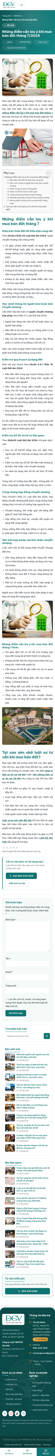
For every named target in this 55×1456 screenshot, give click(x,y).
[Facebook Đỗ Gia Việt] (4, 1413)
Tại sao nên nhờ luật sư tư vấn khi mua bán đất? (26, 208)
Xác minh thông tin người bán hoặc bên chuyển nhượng (29, 184)
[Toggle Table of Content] (47, 173)
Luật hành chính (40, 1410)
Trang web (10, 985)
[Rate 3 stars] (10, 847)
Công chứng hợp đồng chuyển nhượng (25, 195)
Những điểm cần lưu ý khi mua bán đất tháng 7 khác (29, 201)
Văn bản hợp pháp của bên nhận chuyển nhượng (29, 198)
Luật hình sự (11, 1379)
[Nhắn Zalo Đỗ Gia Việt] (23, 1413)
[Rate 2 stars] (7, 847)
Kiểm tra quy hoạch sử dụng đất (23, 189)
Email (9, 972)
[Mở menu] (21, 5)
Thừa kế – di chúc (13, 1399)
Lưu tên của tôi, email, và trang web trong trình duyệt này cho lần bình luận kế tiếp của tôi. (26, 1003)
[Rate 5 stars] (17, 847)
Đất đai (17, 16)
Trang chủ (6, 16)
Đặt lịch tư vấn (17, 883)
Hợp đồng (37, 1390)
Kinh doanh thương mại (41, 1384)
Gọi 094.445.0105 (23, 875)
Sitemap (46, 1445)
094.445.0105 (29, 1291)
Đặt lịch (46, 1454)
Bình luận (10, 919)
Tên (8, 958)
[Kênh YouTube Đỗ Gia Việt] (10, 1413)
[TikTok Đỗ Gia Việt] (17, 1413)
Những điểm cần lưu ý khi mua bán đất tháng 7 (27, 177)
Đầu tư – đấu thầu (40, 1395)
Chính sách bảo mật (13, 1445)
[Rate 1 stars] (3, 847)
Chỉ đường (41, 1339)
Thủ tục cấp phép (40, 1400)
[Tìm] (47, 1036)
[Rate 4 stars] (13, 847)
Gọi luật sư (9, 1454)
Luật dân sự (11, 1384)
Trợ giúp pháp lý (13, 1404)
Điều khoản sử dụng (32, 1445)
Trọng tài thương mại (42, 1405)
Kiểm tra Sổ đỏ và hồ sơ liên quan (23, 192)
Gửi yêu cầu (27, 1454)
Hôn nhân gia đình (14, 1394)
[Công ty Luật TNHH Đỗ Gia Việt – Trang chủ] (8, 5)
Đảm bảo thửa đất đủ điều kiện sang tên (26, 180)
